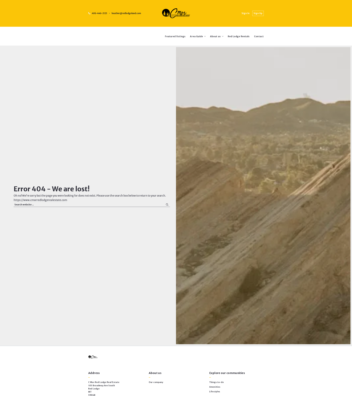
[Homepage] (176, 13)
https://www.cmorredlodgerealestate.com (40, 200)
